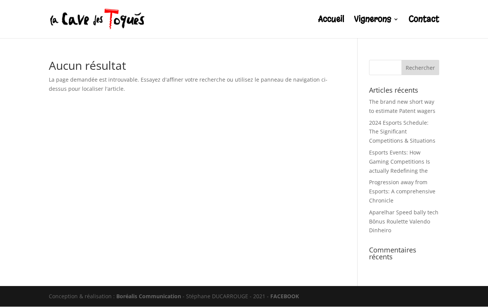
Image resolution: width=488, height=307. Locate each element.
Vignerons (372, 20)
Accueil (331, 20)
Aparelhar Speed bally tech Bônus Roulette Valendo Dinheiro (403, 221)
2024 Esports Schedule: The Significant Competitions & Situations (402, 132)
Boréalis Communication (148, 296)
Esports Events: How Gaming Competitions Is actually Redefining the (399, 161)
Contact (424, 20)
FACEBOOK (284, 296)
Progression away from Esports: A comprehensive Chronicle (402, 191)
